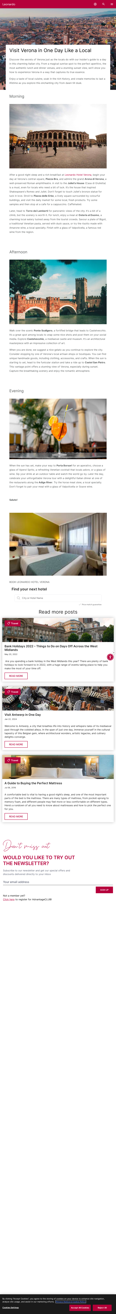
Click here (8, 899)
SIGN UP (104, 890)
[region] (58, 1304)
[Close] (113, 652)
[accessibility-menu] (110, 657)
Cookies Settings (10, 1307)
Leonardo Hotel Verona (78, 174)
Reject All (102, 1307)
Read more (16, 675)
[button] (95, 4)
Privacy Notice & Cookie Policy (71, 1301)
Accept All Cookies (80, 1307)
